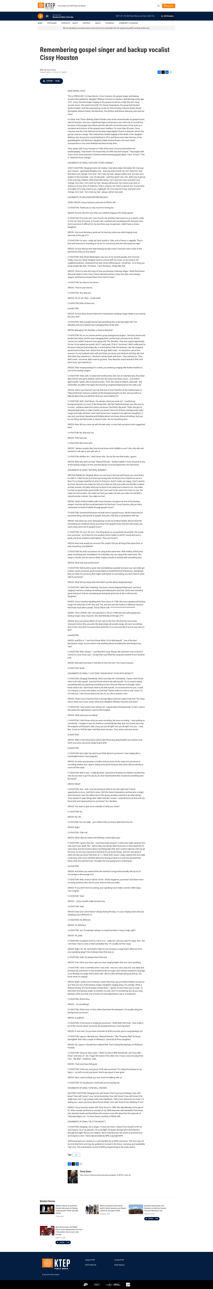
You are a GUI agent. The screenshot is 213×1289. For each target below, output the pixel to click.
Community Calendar (128, 23)
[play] (40, 16)
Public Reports (119, 1265)
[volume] (47, 16)
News (40, 23)
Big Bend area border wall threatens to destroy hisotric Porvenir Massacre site (155, 1208)
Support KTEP (90, 1260)
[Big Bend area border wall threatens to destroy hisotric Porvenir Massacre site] (136, 1209)
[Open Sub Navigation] (44, 23)
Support (86, 23)
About (98, 23)
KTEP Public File (90, 1265)
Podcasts (65, 23)
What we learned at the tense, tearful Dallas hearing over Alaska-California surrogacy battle (113, 1208)
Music (75, 23)
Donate (169, 6)
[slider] (50, 16)
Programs (52, 23)
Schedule (110, 23)
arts (76, 1155)
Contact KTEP (119, 1260)
